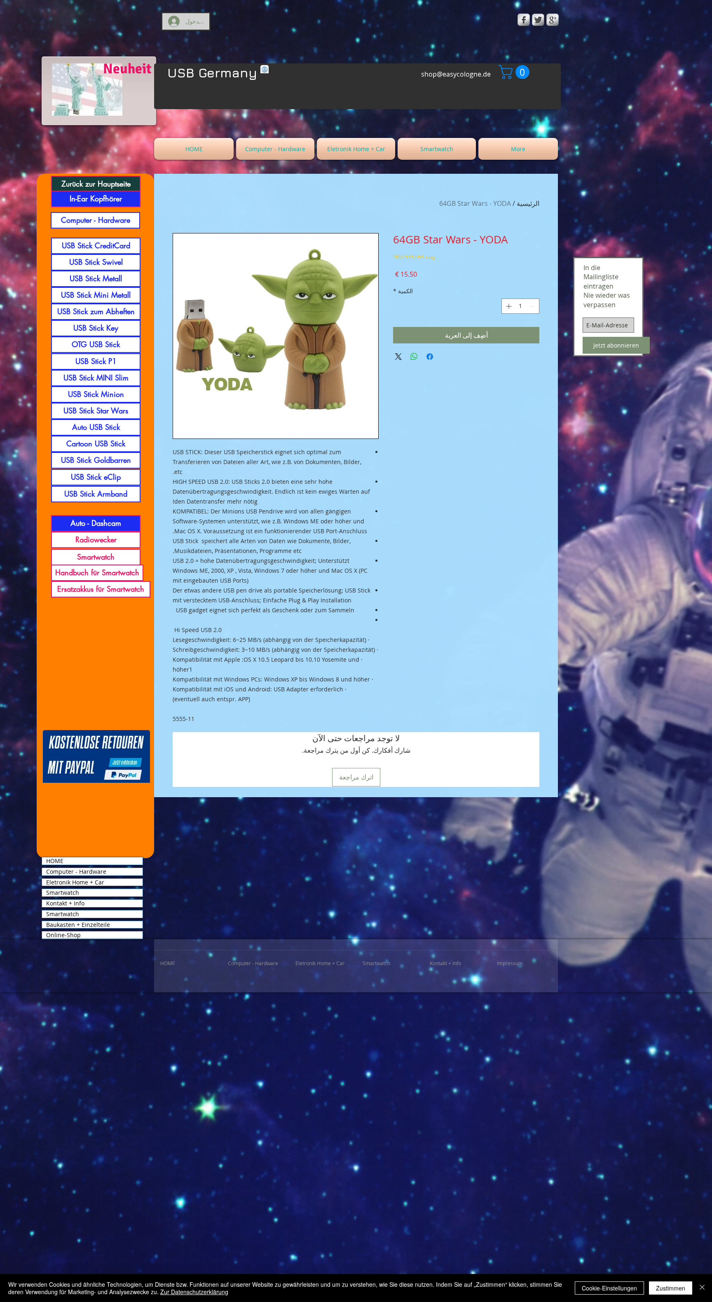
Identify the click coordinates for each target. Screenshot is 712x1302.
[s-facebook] (524, 20)
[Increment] (508, 306)
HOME (54, 861)
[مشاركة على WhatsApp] (414, 357)
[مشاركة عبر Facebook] (430, 357)
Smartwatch (62, 892)
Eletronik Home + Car (75, 882)
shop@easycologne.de (456, 74)
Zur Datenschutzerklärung (194, 1292)
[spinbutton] (520, 306)
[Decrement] (533, 306)
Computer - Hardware (76, 871)
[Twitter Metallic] (538, 20)
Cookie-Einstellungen (609, 1288)
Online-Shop (63, 935)
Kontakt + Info (65, 903)
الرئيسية (528, 203)
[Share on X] (398, 357)
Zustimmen (670, 1288)
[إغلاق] (702, 1288)
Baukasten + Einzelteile (78, 925)
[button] (516, 72)
